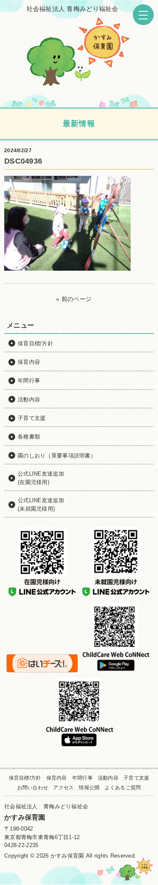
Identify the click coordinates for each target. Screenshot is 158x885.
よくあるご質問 (122, 788)
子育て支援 (136, 778)
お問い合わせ (32, 788)
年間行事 (82, 778)
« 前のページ (73, 299)
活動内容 (108, 778)
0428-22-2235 (21, 845)
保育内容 (56, 778)
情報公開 (89, 788)
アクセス (63, 788)
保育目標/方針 (25, 778)
